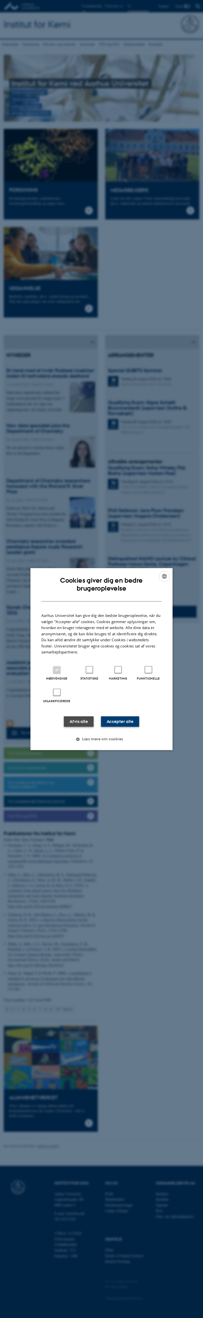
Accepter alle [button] (120, 721)
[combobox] (164, 576)
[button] (101, 739)
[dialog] (101, 659)
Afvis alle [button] (79, 721)
